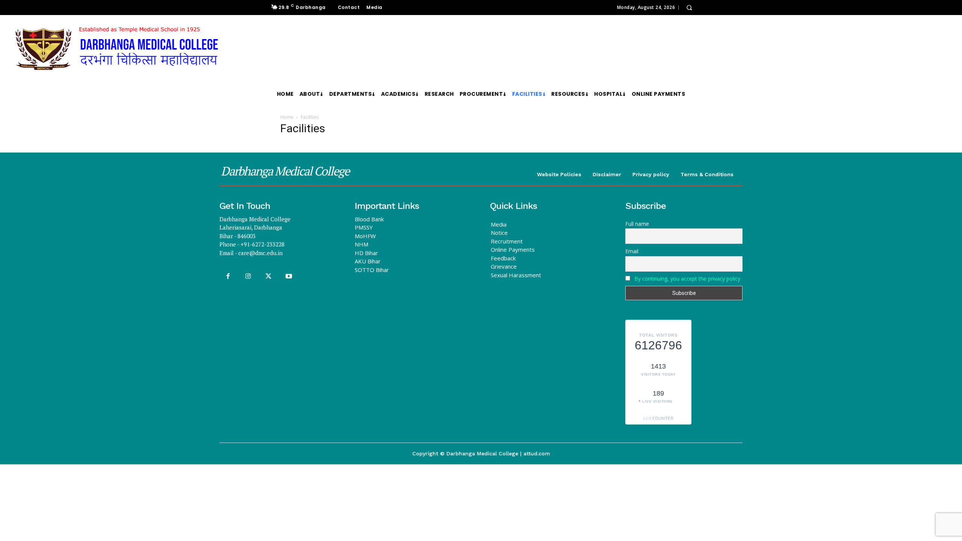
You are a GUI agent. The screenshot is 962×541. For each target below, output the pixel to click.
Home (286, 117)
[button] (689, 7)
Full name (637, 223)
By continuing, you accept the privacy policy (687, 278)
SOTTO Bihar (372, 270)
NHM (361, 244)
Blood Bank (369, 219)
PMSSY (364, 227)
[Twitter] (268, 276)
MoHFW (365, 236)
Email (631, 251)
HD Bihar (366, 253)
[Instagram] (248, 276)
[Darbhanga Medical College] (197, 49)
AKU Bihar (368, 261)
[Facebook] (227, 276)
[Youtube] (289, 276)
